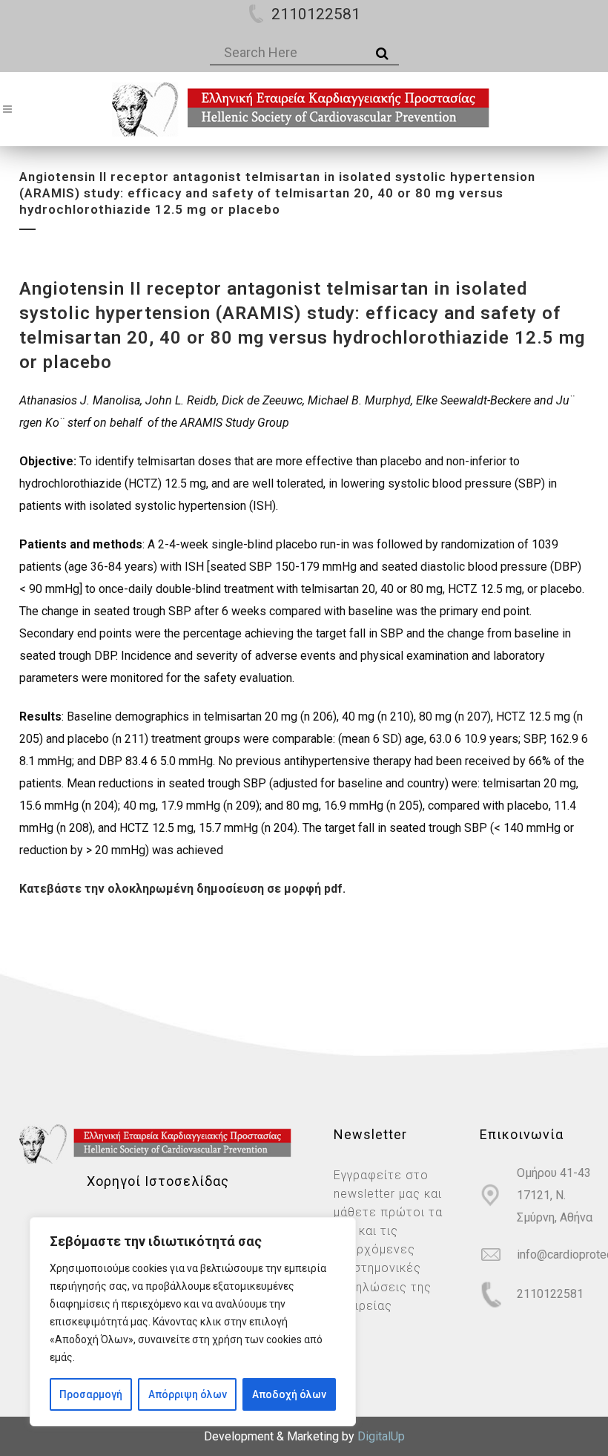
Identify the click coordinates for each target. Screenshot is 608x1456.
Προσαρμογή (90, 1394)
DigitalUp (381, 1436)
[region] (193, 1321)
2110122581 (315, 14)
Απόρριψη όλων (187, 1394)
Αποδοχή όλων (289, 1394)
